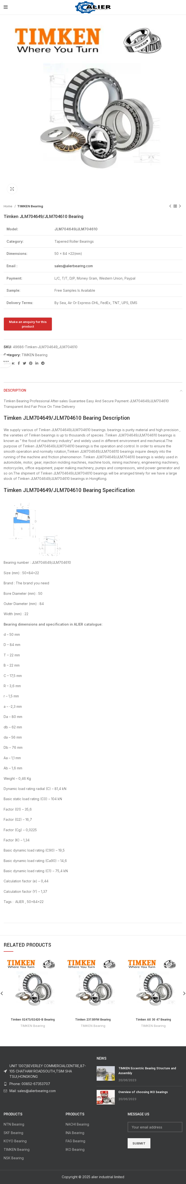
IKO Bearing (75, 1149)
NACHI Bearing (77, 1124)
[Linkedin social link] (37, 363)
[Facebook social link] (18, 363)
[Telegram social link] (43, 363)
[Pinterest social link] (31, 363)
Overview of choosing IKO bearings (143, 1092)
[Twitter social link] (24, 363)
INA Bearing (75, 1133)
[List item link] (46, 1084)
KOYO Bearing (15, 1141)
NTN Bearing (14, 1124)
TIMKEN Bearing (30, 206)
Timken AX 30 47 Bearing (153, 1019)
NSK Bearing (14, 1158)
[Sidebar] (6, 361)
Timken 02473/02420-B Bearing (33, 1019)
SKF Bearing (13, 1133)
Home (8, 206)
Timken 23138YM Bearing (93, 1019)
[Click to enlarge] (12, 189)
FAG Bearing (75, 1141)
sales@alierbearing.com (73, 266)
